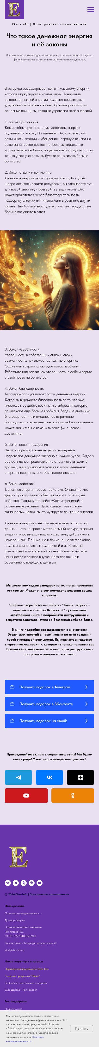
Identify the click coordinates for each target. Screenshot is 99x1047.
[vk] (8, 883)
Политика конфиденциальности (23, 913)
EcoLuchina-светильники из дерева (26, 983)
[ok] (24, 883)
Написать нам (13, 1008)
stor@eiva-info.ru (14, 950)
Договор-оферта (15, 920)
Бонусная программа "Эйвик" (22, 976)
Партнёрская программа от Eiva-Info (27, 969)
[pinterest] (32, 883)
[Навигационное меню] (90, 9)
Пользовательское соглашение (23, 927)
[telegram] (16, 883)
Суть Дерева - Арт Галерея (21, 989)
